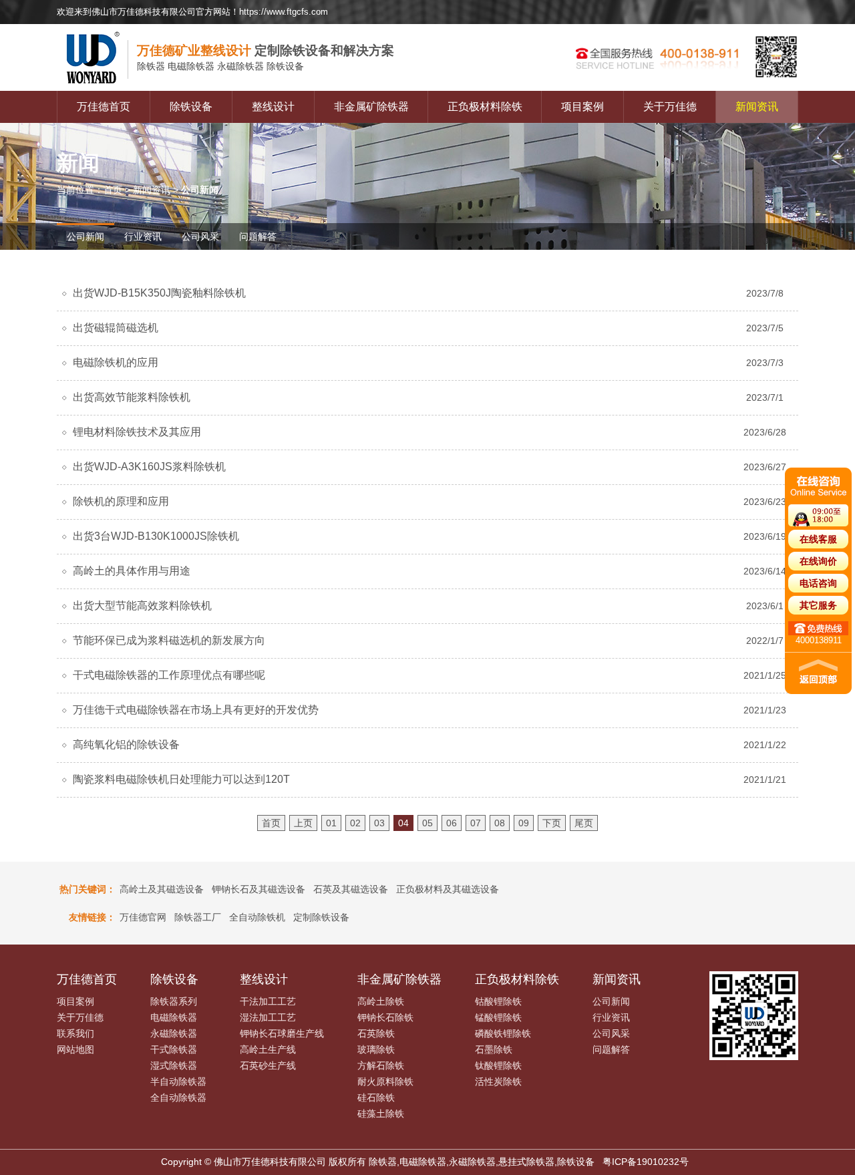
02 (355, 823)
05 (427, 823)
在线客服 (818, 539)
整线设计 (273, 106)
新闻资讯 (756, 106)
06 (451, 823)
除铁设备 (191, 106)
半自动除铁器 (178, 1081)
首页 (113, 189)
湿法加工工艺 (268, 1017)
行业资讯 (143, 236)
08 (499, 823)
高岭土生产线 (268, 1049)
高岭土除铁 (380, 1001)
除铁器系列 (173, 1001)
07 (475, 823)
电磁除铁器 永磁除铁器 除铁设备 (220, 66)
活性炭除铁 (498, 1081)
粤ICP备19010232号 (646, 1161)
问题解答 (258, 236)
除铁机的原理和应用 (121, 501)
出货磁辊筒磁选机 (115, 327)
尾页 (583, 823)
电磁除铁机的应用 (115, 362)
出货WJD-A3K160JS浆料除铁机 (149, 466)
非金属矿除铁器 (371, 106)
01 (331, 823)
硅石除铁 (376, 1097)
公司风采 (200, 236)
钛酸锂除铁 (498, 1065)
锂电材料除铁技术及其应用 (137, 432)
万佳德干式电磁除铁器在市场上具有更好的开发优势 (196, 709)
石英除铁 (376, 1033)
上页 (303, 823)
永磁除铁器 (173, 1033)
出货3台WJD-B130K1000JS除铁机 (156, 536)
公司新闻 (85, 236)
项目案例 (582, 106)
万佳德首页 (103, 106)
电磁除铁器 (173, 1017)
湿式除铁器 (173, 1065)
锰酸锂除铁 (498, 1017)
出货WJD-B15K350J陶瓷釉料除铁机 (159, 293)
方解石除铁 (380, 1065)
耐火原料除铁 (385, 1081)
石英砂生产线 (268, 1065)
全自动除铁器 (178, 1097)
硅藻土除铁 (380, 1113)
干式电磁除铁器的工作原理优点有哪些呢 (169, 675)
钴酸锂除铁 (498, 1001)
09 (523, 823)
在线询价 (818, 561)
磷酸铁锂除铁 (503, 1033)
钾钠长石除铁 (385, 1017)
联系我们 (75, 1033)
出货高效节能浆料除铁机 (131, 397)
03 (379, 823)
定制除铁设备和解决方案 (265, 50)
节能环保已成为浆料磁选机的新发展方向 (169, 640)
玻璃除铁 (376, 1049)
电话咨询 (818, 583)
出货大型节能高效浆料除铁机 (142, 605)
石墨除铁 (493, 1049)
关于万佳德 (670, 106)
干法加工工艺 (268, 1001)
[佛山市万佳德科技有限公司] (97, 87)
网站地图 (75, 1049)
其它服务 (818, 605)
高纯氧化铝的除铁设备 (126, 744)
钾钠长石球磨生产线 (282, 1033)
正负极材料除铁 (485, 106)
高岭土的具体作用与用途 (131, 570)
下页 (551, 823)
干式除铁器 (173, 1049)
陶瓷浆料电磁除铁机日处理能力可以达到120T (181, 779)
